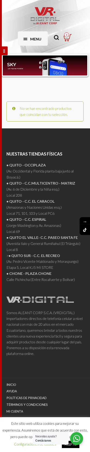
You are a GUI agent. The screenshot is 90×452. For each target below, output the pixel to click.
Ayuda (11, 391)
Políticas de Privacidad (26, 398)
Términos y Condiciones (27, 404)
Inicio (11, 385)
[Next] (80, 65)
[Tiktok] (85, 229)
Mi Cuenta (14, 411)
